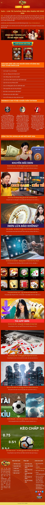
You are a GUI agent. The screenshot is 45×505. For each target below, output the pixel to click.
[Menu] (1, 2)
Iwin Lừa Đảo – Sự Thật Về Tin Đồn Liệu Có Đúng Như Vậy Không (22, 229)
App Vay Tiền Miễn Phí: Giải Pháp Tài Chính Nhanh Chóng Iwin (22, 387)
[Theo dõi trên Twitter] (36, 492)
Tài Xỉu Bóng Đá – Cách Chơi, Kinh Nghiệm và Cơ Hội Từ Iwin (22, 418)
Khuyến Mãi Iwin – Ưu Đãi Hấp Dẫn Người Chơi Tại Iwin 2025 (22, 165)
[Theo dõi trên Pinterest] (38, 492)
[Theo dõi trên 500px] (42, 492)
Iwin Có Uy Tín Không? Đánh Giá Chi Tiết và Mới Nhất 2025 (22, 197)
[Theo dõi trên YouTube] (40, 492)
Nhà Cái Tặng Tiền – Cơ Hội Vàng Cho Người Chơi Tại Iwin (22, 355)
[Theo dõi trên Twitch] (39, 494)
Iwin (2, 15)
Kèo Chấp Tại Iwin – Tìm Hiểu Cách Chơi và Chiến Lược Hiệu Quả (22, 450)
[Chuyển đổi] (2, 71)
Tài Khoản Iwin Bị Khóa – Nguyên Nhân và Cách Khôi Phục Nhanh (22, 260)
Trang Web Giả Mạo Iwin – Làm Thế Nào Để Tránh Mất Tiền (23, 292)
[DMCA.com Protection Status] (39, 497)
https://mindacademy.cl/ (34, 23)
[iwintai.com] (22, 2)
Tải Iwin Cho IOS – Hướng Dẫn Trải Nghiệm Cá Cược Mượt (22, 324)
